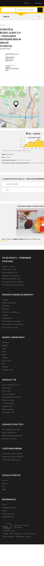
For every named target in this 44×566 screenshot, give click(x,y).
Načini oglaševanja (9, 432)
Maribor (5, 345)
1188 (3, 489)
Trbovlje (5, 367)
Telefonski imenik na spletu (12, 453)
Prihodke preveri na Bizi (23, 160)
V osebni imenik (8, 403)
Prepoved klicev (8, 517)
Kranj (4, 351)
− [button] (3, 92)
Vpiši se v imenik (8, 266)
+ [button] (3, 89)
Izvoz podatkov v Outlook (11, 397)
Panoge (5, 533)
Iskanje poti (6, 388)
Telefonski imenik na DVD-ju (12, 456)
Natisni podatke (8, 409)
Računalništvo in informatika (12, 324)
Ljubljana (5, 342)
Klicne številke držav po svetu (13, 285)
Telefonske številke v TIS (11, 279)
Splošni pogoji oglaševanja (12, 435)
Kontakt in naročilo (9, 438)
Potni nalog (6, 391)
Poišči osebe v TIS (9, 269)
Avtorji (4, 510)
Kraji (11, 533)
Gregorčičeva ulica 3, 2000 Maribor (12, 55)
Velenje (5, 357)
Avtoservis (6, 306)
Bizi (3, 486)
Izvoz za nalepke (8, 394)
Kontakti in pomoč (9, 507)
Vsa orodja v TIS (8, 412)
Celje (4, 348)
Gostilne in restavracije (10, 312)
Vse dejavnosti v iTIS (10, 327)
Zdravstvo (5, 309)
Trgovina (5, 300)
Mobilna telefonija (9, 303)
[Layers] (3, 124)
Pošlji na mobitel (8, 400)
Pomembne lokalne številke (12, 282)
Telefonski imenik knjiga (11, 460)
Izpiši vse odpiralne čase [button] (12, 69)
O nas (4, 504)
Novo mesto (6, 361)
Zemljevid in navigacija (10, 275)
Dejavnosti (18, 533)
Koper (4, 354)
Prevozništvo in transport (11, 321)
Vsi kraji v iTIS (7, 370)
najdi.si (4, 483)
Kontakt (26, 533)
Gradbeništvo (7, 318)
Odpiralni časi (7, 406)
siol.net (5, 480)
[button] (6, 3)
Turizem (5, 315)
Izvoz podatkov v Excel (10, 385)
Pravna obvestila (8, 514)
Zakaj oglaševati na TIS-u (11, 429)
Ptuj (3, 363)
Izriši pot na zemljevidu (9, 60)
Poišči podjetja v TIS (9, 272)
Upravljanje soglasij (23, 536)
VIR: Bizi (2, 25)
